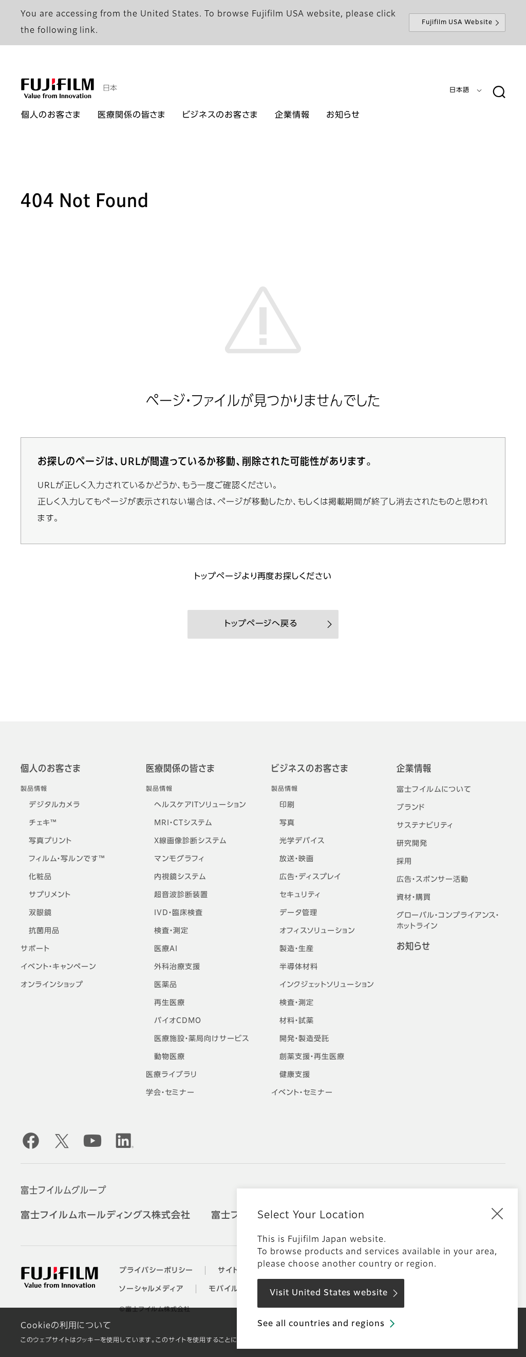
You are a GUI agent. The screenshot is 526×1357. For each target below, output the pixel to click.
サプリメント (50, 895)
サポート (35, 949)
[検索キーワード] (498, 92)
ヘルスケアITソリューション (200, 805)
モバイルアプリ (235, 1289)
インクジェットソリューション (326, 985)
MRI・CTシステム (183, 823)
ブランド (411, 807)
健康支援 (294, 1075)
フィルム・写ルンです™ (67, 859)
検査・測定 (171, 931)
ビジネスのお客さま (309, 769)
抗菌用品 (44, 931)
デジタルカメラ (54, 805)
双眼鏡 (40, 913)
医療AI (166, 949)
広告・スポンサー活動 (432, 879)
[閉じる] (497, 1213)
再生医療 (169, 1003)
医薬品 (165, 985)
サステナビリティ (425, 825)
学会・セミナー (170, 1092)
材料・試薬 (296, 1021)
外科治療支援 (177, 967)
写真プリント (50, 841)
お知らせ (413, 947)
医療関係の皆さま (180, 769)
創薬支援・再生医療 (312, 1057)
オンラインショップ (52, 985)
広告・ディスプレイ (310, 877)
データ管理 (298, 913)
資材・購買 (414, 897)
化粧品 (40, 877)
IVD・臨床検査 (178, 913)
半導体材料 (298, 967)
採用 (404, 861)
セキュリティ (300, 895)
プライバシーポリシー (156, 1270)
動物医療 (169, 1057)
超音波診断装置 (181, 895)
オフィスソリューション (317, 931)
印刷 (287, 805)
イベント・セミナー (302, 1092)
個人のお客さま (51, 769)
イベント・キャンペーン (58, 967)
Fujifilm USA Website (457, 23)
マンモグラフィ (179, 859)
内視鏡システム (180, 877)
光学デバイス (302, 841)
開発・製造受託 (304, 1039)
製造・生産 (296, 949)
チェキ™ (43, 823)
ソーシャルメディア (151, 1289)
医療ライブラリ (171, 1075)
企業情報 (414, 769)
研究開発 (412, 843)
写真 (287, 823)
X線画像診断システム (190, 841)
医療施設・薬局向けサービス (201, 1039)
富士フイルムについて (434, 789)
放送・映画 (296, 859)
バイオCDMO (177, 1021)
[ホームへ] (58, 88)
